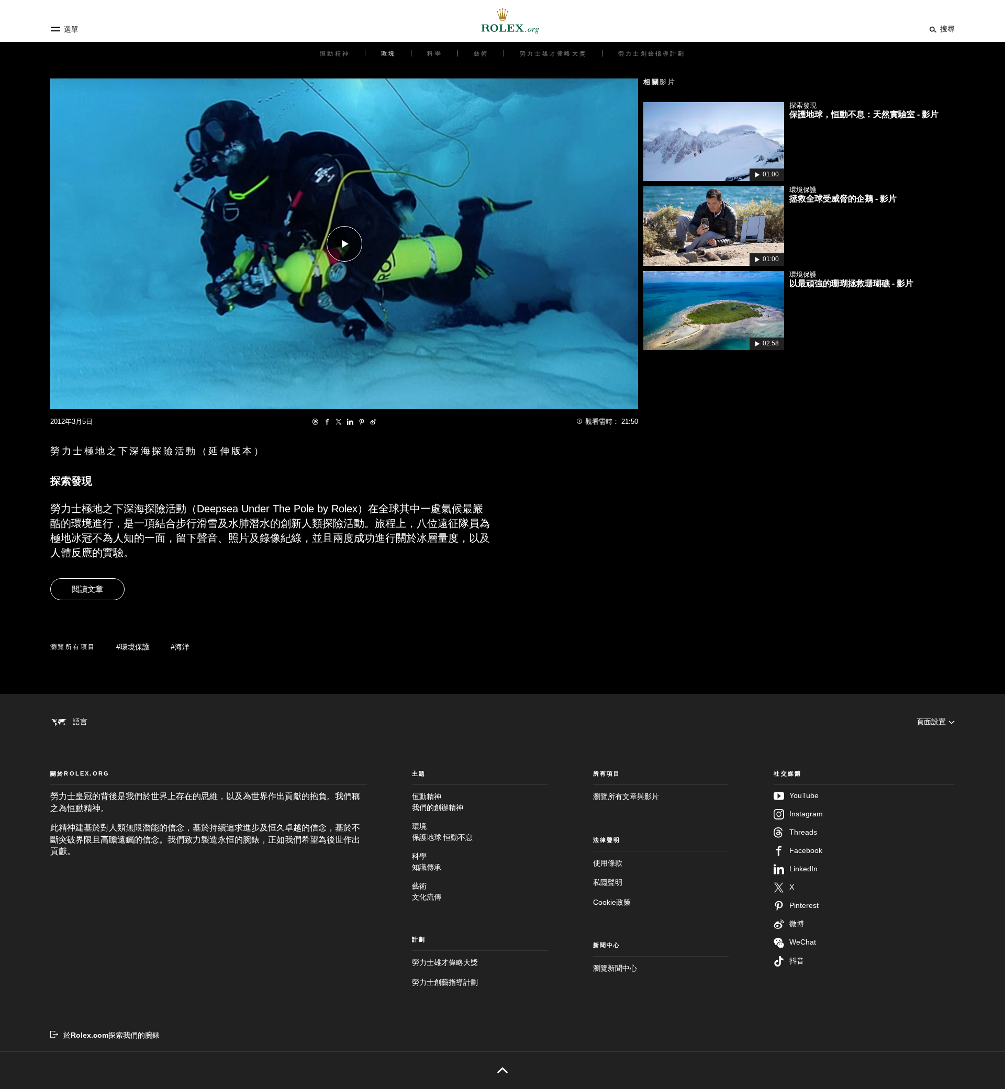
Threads (803, 832)
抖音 (796, 961)
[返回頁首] (503, 1070)
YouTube (804, 795)
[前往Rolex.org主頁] (502, 21)
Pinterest (804, 905)
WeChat (802, 942)
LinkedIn (803, 869)
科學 (426, 861)
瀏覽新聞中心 (615, 968)
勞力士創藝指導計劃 (445, 982)
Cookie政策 (612, 902)
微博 (796, 923)
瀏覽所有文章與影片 (626, 796)
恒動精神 (437, 801)
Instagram (806, 814)
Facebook (805, 850)
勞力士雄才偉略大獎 (445, 962)
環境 (442, 831)
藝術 (426, 891)
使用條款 (607, 863)
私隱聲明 (607, 882)
